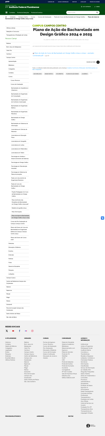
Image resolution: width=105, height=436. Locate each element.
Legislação (83, 1)
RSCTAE (70, 416)
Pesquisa (8, 354)
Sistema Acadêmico (68, 344)
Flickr (26, 330)
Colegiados (8, 348)
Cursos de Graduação (44, 17)
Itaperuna (27, 364)
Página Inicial (6, 17)
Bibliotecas (65, 346)
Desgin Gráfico (49, 73)
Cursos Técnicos (48, 344)
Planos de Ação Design (72, 73)
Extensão (8, 356)
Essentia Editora (10, 358)
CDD (63, 360)
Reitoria (26, 342)
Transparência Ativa (87, 409)
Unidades (13, 17)
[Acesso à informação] (91, 426)
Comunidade (66, 338)
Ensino (7, 352)
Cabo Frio (27, 348)
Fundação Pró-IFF (86, 407)
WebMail (64, 356)
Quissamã (27, 372)
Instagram (32, 330)
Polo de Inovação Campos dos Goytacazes (29, 375)
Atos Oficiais (84, 401)
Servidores (84, 362)
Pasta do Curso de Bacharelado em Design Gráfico (69, 17)
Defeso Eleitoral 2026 (68, 377)
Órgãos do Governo (95, 1)
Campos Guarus (29, 354)
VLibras (98, 6)
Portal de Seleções (23, 12)
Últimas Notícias (10, 360)
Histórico (8, 342)
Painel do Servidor (67, 352)
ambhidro (40, 416)
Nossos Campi (11, 38)
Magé (26, 368)
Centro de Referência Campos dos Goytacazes (30, 358)
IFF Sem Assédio (67, 372)
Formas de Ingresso (49, 342)
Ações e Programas (87, 346)
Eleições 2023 (66, 375)
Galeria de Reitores (11, 346)
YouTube (13, 330)
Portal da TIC (66, 354)
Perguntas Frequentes (87, 372)
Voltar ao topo (91, 62)
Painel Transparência (87, 391)
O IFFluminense (10, 338)
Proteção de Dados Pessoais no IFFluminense (87, 387)
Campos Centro (23, 17)
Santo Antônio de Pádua (31, 379)
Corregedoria (66, 370)
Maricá (26, 370)
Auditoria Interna (86, 350)
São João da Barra (30, 381)
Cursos (33, 17)
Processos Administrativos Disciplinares (85, 381)
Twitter (6, 330)
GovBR (7, 1)
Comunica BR (51, 1)
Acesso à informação (63, 1)
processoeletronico (13, 416)
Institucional (84, 344)
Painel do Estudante (68, 342)
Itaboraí (26, 362)
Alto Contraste (87, 6)
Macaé (26, 366)
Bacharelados (38, 73)
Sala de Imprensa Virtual (69, 373)
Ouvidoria (65, 368)
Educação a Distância (49, 350)
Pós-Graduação (48, 348)
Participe (74, 1)
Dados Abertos (85, 373)
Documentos (59, 73)
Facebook (19, 330)
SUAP (63, 358)
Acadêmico (85, 73)
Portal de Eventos (36, 12)
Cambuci (27, 350)
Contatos (12, 12)
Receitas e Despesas (87, 356)
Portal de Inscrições (68, 366)
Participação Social (86, 348)
